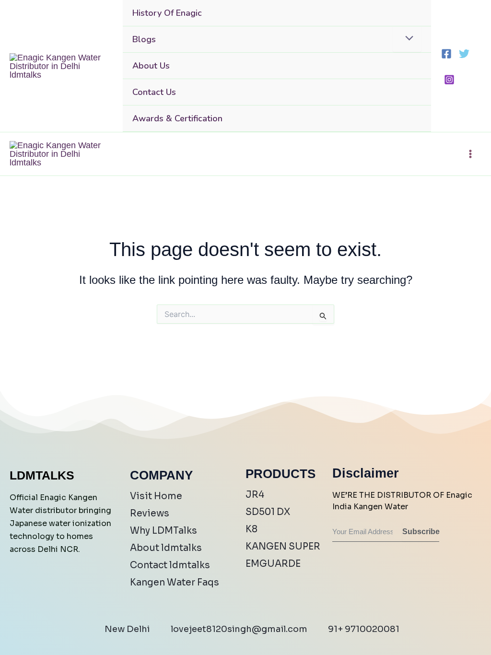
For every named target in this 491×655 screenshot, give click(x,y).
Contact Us (154, 92)
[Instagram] (449, 79)
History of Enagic (167, 13)
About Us (151, 65)
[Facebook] (446, 53)
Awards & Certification (177, 118)
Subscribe (419, 531)
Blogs (144, 39)
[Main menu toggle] (470, 154)
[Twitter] (464, 53)
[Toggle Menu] (407, 39)
